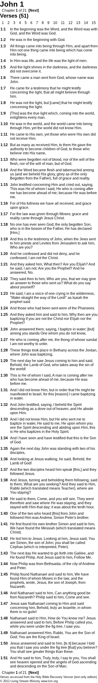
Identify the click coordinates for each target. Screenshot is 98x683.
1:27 (4, 340)
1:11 (4, 134)
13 (78, 23)
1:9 (3, 113)
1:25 (4, 314)
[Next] (33, 10)
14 (86, 23)
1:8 (3, 103)
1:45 (4, 574)
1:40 (4, 513)
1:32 (4, 405)
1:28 (4, 350)
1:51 (4, 658)
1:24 (4, 308)
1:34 (4, 438)
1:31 (4, 390)
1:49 (4, 633)
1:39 (4, 499)
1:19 (4, 239)
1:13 (4, 159)
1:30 (4, 375)
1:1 (3, 29)
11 (63, 23)
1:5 (3, 67)
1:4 (3, 61)
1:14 (4, 170)
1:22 (4, 279)
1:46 (4, 593)
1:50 (4, 643)
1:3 (3, 46)
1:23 (4, 293)
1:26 (4, 329)
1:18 (4, 224)
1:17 (4, 214)
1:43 (4, 553)
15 (94, 23)
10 (55, 23)
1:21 (4, 264)
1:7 (3, 88)
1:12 (4, 145)
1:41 (4, 524)
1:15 (4, 185)
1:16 (4, 203)
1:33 (4, 419)
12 (70, 23)
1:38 (4, 480)
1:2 (3, 40)
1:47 (4, 603)
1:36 (4, 459)
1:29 (4, 361)
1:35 (4, 448)
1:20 (4, 254)
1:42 (4, 539)
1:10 (4, 124)
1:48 (4, 618)
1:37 (4, 469)
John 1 (12, 4)
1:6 (3, 78)
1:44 (4, 564)
